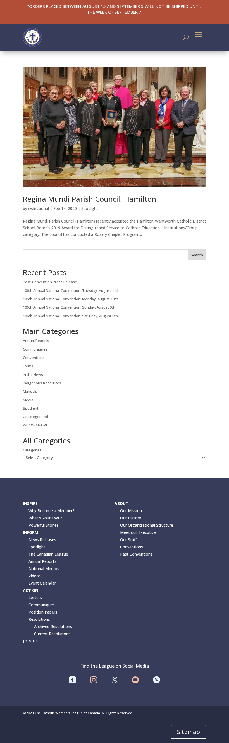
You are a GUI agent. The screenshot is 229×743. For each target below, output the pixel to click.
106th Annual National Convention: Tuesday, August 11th (71, 290)
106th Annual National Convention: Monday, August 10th (70, 298)
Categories (32, 450)
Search (197, 255)
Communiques (35, 349)
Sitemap (188, 731)
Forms (28, 365)
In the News (33, 374)
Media (28, 399)
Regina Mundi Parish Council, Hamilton (89, 199)
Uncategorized (35, 416)
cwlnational (38, 208)
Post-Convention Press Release (50, 281)
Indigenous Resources (42, 382)
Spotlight (89, 208)
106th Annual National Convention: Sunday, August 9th (69, 307)
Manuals (30, 391)
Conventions (34, 357)
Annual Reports (36, 340)
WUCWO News (35, 424)
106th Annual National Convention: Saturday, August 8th (70, 315)
